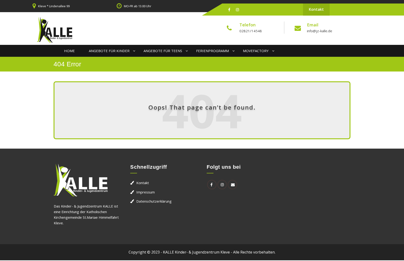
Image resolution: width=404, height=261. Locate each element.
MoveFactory (256, 50)
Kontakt (316, 9)
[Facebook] (229, 9)
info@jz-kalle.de (319, 31)
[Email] (232, 184)
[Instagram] (238, 9)
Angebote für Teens (163, 50)
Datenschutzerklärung (154, 201)
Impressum (145, 192)
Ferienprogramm (212, 50)
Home (69, 50)
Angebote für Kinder (109, 50)
